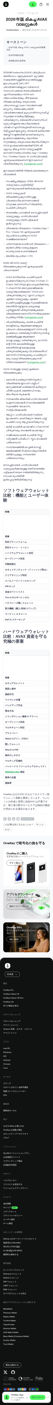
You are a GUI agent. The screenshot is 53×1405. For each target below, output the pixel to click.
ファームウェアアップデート (15, 1188)
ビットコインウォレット (13, 1270)
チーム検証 (8, 1223)
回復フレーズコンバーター (14, 1091)
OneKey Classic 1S (11, 994)
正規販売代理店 (10, 1165)
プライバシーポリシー (12, 1215)
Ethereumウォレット (12, 1274)
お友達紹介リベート (11, 1157)
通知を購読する (12, 1365)
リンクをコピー (27, 819)
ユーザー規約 (9, 1219)
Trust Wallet (8, 1344)
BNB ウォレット (10, 1289)
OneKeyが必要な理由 (12, 1130)
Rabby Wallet (9, 1317)
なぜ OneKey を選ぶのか (13, 1126)
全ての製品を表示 (10, 1006)
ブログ (6, 1138)
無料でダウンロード (19, 906)
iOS (4, 1056)
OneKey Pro (8, 990)
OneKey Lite (8, 1002)
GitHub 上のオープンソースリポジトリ (19, 1239)
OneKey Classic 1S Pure (13, 998)
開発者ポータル (10, 1110)
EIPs (5, 1095)
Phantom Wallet (10, 1313)
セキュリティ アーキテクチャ (15, 1134)
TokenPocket (8, 1324)
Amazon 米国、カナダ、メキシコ (17, 1029)
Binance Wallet (9, 1328)
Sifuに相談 (14, 939)
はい (8, 829)
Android (6, 1060)
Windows (7, 1052)
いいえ (41, 825)
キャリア (7, 1207)
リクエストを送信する (12, 1184)
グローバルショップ (11, 1021)
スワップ (7, 1083)
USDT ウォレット (10, 1285)
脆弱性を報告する (10, 1254)
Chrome (6, 1064)
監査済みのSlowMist (12, 1243)
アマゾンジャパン (10, 1025)
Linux (5, 1068)
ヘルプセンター (10, 1180)
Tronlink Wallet (9, 1321)
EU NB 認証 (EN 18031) (12, 1250)
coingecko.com (33, 163)
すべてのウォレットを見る (14, 1293)
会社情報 (7, 1204)
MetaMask (7, 1309)
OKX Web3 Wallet (10, 1332)
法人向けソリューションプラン (16, 1153)
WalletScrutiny (12, 772)
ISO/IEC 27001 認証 (11, 1247)
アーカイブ (32, 13)
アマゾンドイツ (10, 1033)
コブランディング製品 (12, 1161)
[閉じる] (48, 1397)
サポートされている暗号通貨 (15, 1087)
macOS (6, 1048)
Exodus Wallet (9, 1340)
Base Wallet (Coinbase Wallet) (16, 1336)
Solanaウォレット (11, 1278)
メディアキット (10, 1211)
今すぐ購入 (14, 863)
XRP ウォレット (10, 1282)
